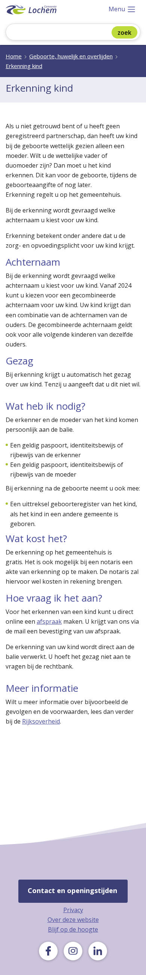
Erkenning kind (24, 66)
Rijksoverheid (41, 721)
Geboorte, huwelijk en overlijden (71, 56)
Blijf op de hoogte (73, 929)
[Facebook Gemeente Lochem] (48, 951)
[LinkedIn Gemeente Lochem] (97, 951)
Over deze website (73, 920)
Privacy (73, 910)
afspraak (49, 621)
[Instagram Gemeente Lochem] (73, 951)
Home (14, 56)
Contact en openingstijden (72, 890)
